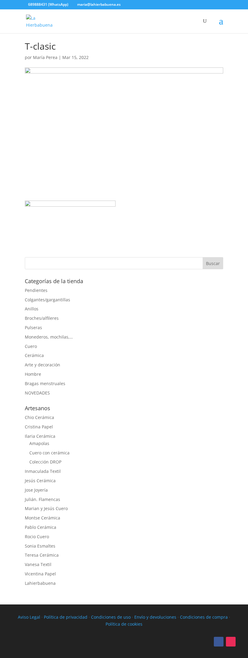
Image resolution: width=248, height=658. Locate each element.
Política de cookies (124, 624)
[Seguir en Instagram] (231, 642)
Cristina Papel (39, 427)
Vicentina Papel (40, 574)
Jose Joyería (36, 490)
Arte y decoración (42, 365)
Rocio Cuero (37, 536)
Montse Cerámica (42, 518)
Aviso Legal (29, 617)
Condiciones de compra (204, 617)
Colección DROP (45, 462)
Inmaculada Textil (43, 471)
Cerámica (34, 355)
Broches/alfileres (42, 318)
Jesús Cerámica (40, 480)
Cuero (31, 346)
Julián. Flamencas (42, 499)
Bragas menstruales (45, 383)
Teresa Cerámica (42, 555)
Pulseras (33, 327)
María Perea (45, 57)
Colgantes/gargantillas (47, 300)
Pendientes (36, 290)
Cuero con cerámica (49, 453)
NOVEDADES (37, 393)
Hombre (33, 374)
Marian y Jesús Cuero (46, 508)
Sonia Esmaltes (40, 546)
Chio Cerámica (39, 417)
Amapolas (39, 443)
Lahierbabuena (40, 583)
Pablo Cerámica (40, 527)
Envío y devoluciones (155, 617)
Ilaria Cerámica (40, 436)
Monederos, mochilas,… (49, 337)
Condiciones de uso (111, 617)
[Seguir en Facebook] (219, 642)
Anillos (31, 309)
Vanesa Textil (38, 564)
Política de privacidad (65, 617)
